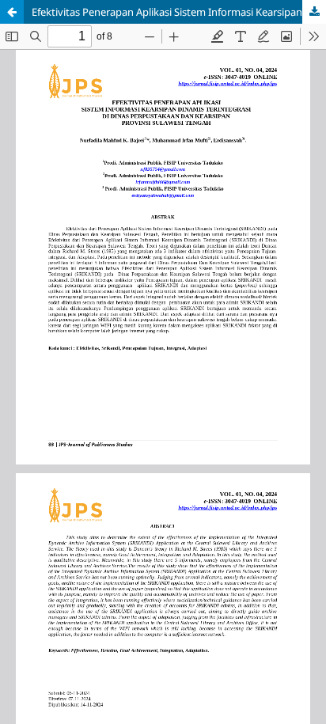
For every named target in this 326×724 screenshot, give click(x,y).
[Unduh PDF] (314, 12)
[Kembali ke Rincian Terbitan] (12, 12)
